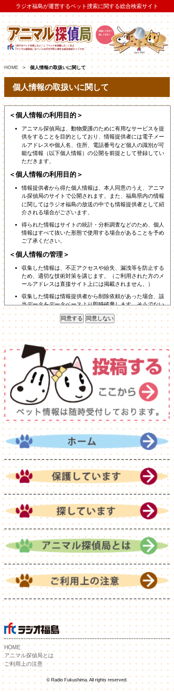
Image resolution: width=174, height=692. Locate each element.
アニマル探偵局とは (29, 655)
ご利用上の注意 (23, 664)
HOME (11, 67)
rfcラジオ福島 (31, 628)
